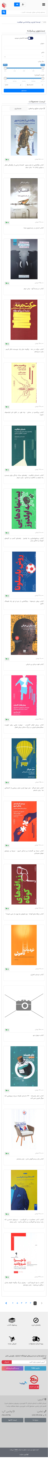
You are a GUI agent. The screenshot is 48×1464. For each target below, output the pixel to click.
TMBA (16, 1450)
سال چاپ (41, 61)
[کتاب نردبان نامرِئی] (24, 945)
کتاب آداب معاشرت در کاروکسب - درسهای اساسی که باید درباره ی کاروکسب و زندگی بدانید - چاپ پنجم (24, 1221)
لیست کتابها (12, 1420)
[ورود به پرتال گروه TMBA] (34, 1379)
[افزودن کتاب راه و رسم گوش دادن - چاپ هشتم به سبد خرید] (7, 1153)
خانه (44, 22)
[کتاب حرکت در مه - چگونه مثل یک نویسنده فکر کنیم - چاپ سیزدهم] (24, 320)
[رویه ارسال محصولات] (36, 1339)
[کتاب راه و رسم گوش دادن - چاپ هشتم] (24, 1129)
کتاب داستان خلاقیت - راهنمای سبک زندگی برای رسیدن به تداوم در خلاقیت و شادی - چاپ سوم (24, 476)
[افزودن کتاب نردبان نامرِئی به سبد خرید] (7, 969)
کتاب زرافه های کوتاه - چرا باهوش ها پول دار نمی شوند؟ (24, 914)
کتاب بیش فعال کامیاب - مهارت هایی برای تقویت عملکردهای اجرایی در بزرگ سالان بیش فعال (24, 726)
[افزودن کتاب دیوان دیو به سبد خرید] (7, 1030)
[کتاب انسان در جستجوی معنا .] (24, 198)
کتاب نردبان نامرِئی (37, 975)
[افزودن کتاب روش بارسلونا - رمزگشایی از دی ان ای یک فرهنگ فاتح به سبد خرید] (7, 596)
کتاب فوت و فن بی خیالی (34, 664)
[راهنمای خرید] (36, 1320)
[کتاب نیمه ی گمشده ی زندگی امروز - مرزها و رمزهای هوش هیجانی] (24, 821)
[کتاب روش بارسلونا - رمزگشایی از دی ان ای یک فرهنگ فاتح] (24, 572)
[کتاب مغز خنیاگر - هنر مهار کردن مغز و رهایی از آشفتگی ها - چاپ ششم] (24, 758)
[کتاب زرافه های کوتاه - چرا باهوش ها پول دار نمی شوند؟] (24, 884)
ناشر (42, 52)
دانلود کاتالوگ (33, 1387)
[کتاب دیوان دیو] (24, 1006)
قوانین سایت (23, 1454)
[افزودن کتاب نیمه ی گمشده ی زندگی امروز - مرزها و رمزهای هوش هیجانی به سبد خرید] (7, 845)
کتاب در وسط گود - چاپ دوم (33, 289)
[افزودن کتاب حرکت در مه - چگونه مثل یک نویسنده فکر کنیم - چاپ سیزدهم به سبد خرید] (7, 344)
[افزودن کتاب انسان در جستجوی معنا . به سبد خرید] (7, 222)
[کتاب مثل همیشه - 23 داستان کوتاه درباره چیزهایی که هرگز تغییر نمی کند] (24, 1066)
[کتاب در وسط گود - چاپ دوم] (24, 259)
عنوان (42, 43)
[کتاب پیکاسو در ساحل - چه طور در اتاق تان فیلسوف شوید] (24, 383)
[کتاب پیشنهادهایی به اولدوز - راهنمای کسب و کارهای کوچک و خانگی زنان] (24, 509)
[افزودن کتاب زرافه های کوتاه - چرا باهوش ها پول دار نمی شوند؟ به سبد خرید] (7, 908)
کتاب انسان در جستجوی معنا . (33, 228)
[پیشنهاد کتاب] (12, 1320)
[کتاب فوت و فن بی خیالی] (24, 635)
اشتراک (6, 1362)
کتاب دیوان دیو (38, 1035)
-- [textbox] (42, 56)
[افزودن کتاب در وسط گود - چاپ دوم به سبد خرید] (7, 283)
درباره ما (35, 1420)
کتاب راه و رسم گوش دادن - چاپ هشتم (30, 1159)
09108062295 (6, 1415)
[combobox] (24, 57)
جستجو (24, 91)
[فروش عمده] (12, 1339)
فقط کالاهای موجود (21, 38)
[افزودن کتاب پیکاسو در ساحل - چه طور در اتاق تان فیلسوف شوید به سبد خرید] (7, 407)
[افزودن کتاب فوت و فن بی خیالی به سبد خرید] (7, 659)
